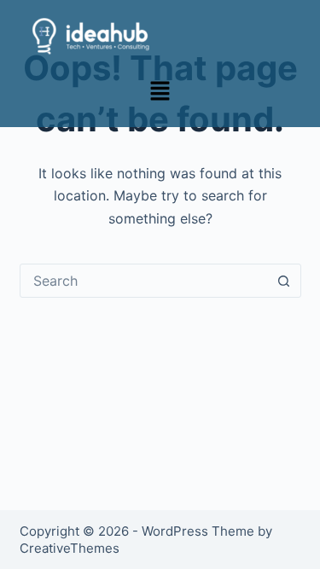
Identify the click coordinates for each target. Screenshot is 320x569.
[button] (160, 91)
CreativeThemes (69, 548)
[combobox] (144, 281)
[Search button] (284, 280)
